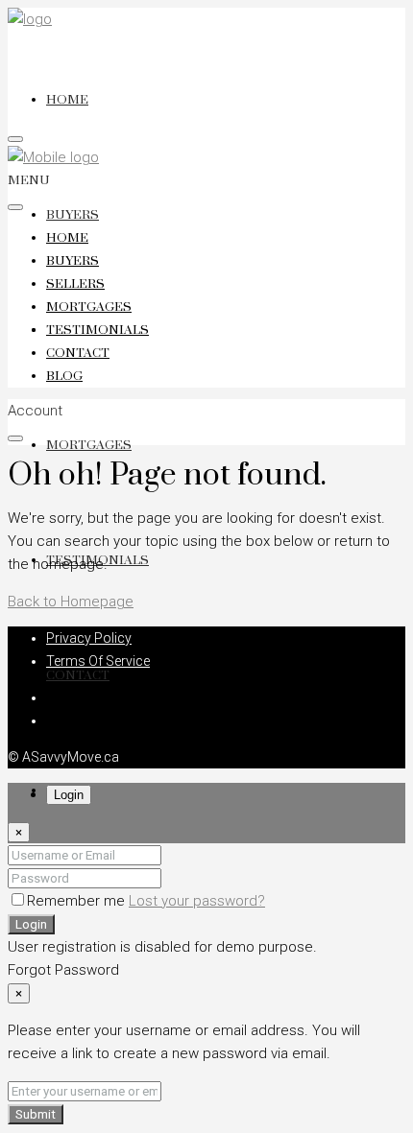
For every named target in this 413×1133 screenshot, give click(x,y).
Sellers (75, 284)
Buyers (72, 215)
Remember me (78, 900)
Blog (64, 376)
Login (31, 924)
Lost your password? (197, 900)
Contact (77, 675)
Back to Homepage (71, 601)
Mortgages (89, 445)
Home (67, 99)
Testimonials (97, 330)
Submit (35, 1114)
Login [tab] (69, 795)
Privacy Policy (89, 638)
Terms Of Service (98, 661)
